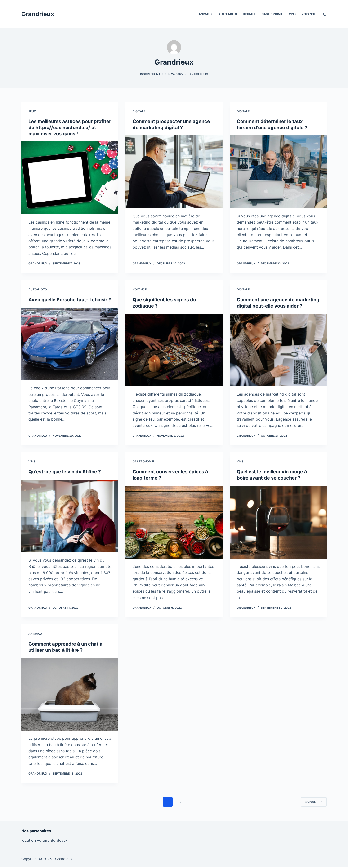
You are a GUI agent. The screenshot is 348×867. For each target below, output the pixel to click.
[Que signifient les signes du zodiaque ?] (174, 350)
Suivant (311, 802)
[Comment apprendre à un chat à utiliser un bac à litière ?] (69, 694)
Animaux (206, 14)
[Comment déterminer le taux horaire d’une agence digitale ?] (278, 171)
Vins (292, 14)
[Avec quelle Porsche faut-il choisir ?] (69, 344)
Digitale (249, 14)
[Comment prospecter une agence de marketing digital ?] (174, 171)
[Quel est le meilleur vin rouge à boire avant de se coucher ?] (278, 522)
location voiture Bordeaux (44, 840)
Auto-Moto (228, 14)
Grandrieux (37, 14)
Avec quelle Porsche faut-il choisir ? (69, 300)
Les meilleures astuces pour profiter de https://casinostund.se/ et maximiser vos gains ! (69, 127)
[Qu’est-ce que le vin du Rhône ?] (69, 516)
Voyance (309, 14)
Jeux (32, 111)
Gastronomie (272, 14)
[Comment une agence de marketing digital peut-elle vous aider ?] (278, 350)
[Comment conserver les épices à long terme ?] (174, 522)
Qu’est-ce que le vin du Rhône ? (64, 472)
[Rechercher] (325, 14)
